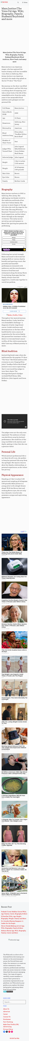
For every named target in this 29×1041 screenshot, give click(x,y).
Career (5, 1014)
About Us (6, 1009)
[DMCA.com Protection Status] (8, 992)
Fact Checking (8, 1022)
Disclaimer (7, 1019)
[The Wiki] (4, 2)
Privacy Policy (8, 1029)
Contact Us (6, 1017)
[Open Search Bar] (18, 2)
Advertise (6, 1011)
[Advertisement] (14, 36)
